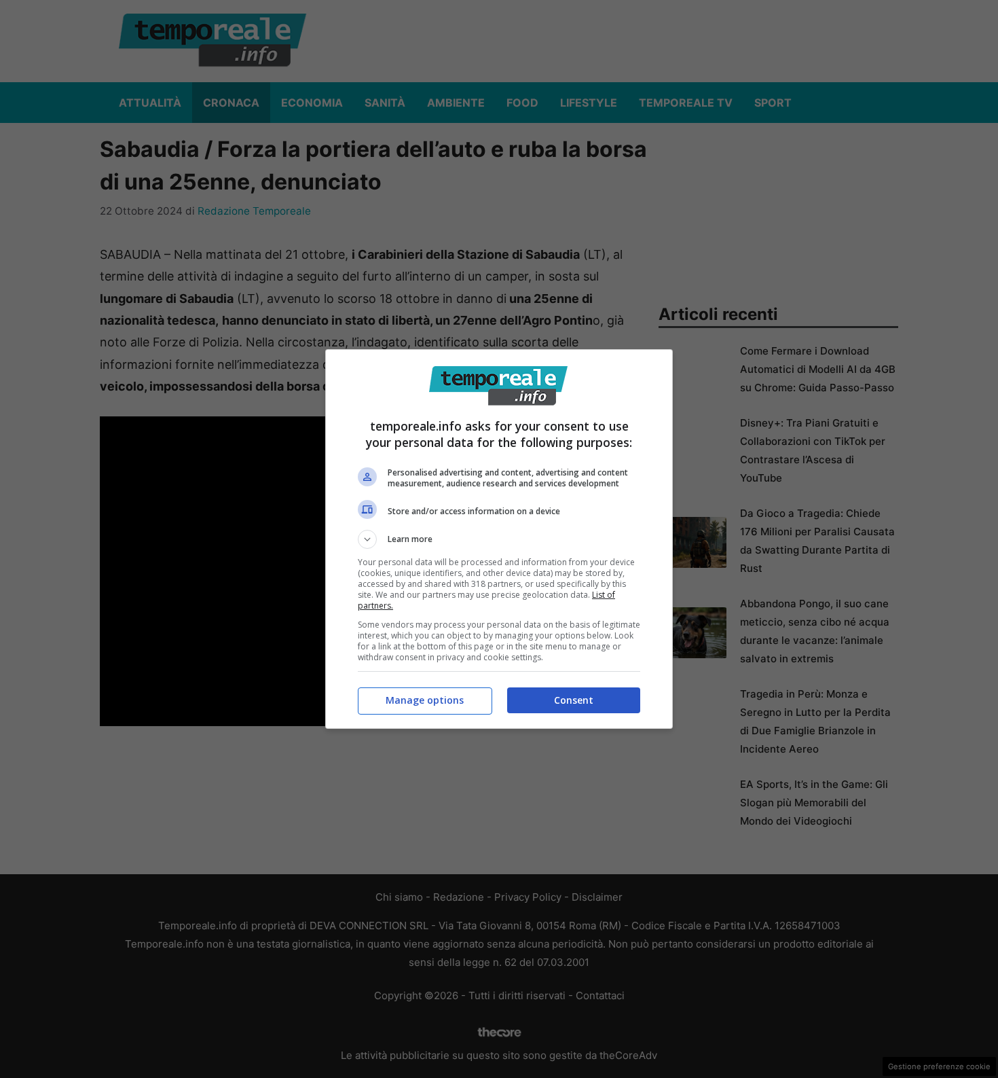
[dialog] (499, 539)
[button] (499, 539)
